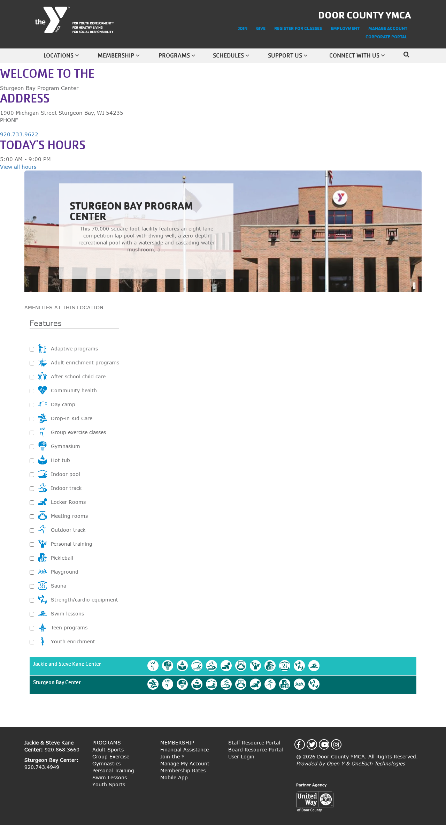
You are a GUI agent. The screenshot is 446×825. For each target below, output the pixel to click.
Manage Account (387, 28)
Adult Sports (108, 749)
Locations (59, 56)
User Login (241, 756)
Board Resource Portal (255, 749)
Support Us (285, 56)
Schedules (229, 56)
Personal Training (113, 770)
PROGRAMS (106, 742)
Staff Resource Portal (254, 742)
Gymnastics (106, 763)
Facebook (303, 744)
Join (242, 28)
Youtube (328, 744)
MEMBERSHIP (177, 742)
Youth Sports (108, 784)
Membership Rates (183, 770)
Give (261, 28)
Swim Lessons (109, 777)
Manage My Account (184, 763)
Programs (175, 56)
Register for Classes (298, 28)
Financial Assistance (184, 749)
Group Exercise (110, 756)
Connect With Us (355, 56)
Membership (117, 56)
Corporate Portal (386, 37)
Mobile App (174, 777)
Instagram (340, 744)
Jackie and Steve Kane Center (67, 663)
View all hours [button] (18, 167)
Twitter (316, 744)
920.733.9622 (19, 134)
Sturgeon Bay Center (57, 682)
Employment (345, 28)
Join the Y (172, 756)
